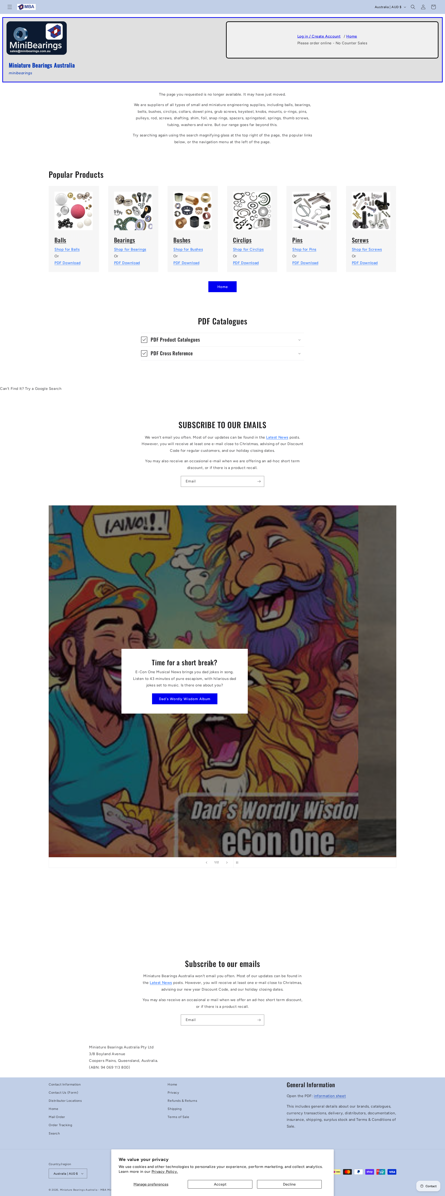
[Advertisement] (222, 916)
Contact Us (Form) (63, 1093)
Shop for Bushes (188, 249)
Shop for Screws (367, 249)
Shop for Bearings (130, 249)
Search (54, 1133)
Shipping (174, 1109)
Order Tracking (60, 1125)
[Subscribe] (259, 481)
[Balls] (74, 208)
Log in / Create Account (319, 36)
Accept (220, 1184)
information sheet (330, 1096)
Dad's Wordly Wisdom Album (222, 699)
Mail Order (57, 1117)
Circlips (242, 240)
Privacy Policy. (165, 1171)
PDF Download (67, 263)
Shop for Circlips (248, 249)
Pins (297, 240)
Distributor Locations (65, 1101)
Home (351, 36)
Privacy (173, 1093)
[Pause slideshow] (238, 862)
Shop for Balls (66, 249)
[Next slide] (227, 862)
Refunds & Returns (182, 1101)
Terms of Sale (178, 1117)
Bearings (124, 240)
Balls (60, 240)
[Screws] (371, 208)
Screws (360, 240)
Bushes (182, 240)
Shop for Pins (304, 249)
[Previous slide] (206, 862)
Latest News (277, 437)
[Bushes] (193, 208)
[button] (10, 7)
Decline (289, 1184)
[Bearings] (133, 208)
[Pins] (311, 208)
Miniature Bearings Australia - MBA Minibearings (92, 1189)
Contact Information (65, 1084)
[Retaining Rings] (252, 208)
